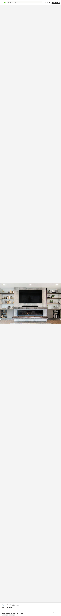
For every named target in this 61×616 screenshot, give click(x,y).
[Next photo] (59, 303)
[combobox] (24, 2)
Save (34, 600)
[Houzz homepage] (5, 2)
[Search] (8, 2)
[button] (2, 2)
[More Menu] (59, 600)
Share (28, 600)
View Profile (18, 605)
